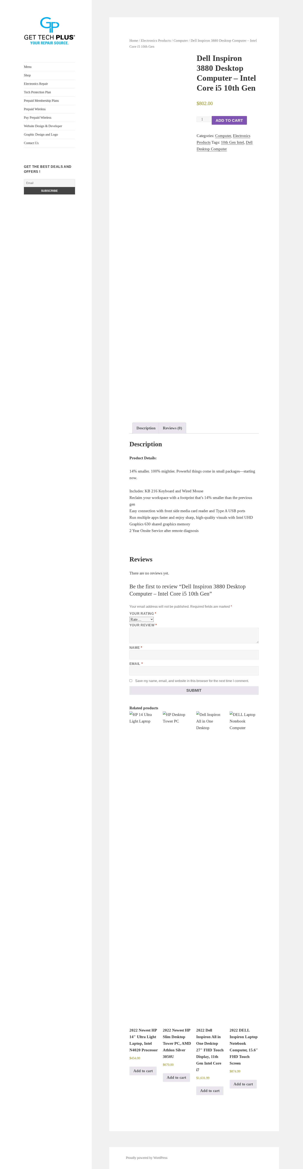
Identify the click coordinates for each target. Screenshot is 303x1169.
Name (135, 647)
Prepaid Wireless (35, 109)
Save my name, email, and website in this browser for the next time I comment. (192, 681)
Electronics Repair (36, 83)
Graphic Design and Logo (41, 134)
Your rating (142, 613)
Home (133, 40)
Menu (28, 67)
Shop (27, 75)
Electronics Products (156, 40)
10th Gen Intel (232, 142)
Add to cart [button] (143, 1071)
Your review (143, 625)
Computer (181, 40)
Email (136, 664)
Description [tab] (146, 428)
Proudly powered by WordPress (146, 1158)
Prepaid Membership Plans (41, 100)
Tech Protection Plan (37, 92)
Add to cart (229, 120)
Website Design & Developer (43, 126)
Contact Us (31, 143)
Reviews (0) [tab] (172, 428)
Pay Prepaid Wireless (37, 117)
